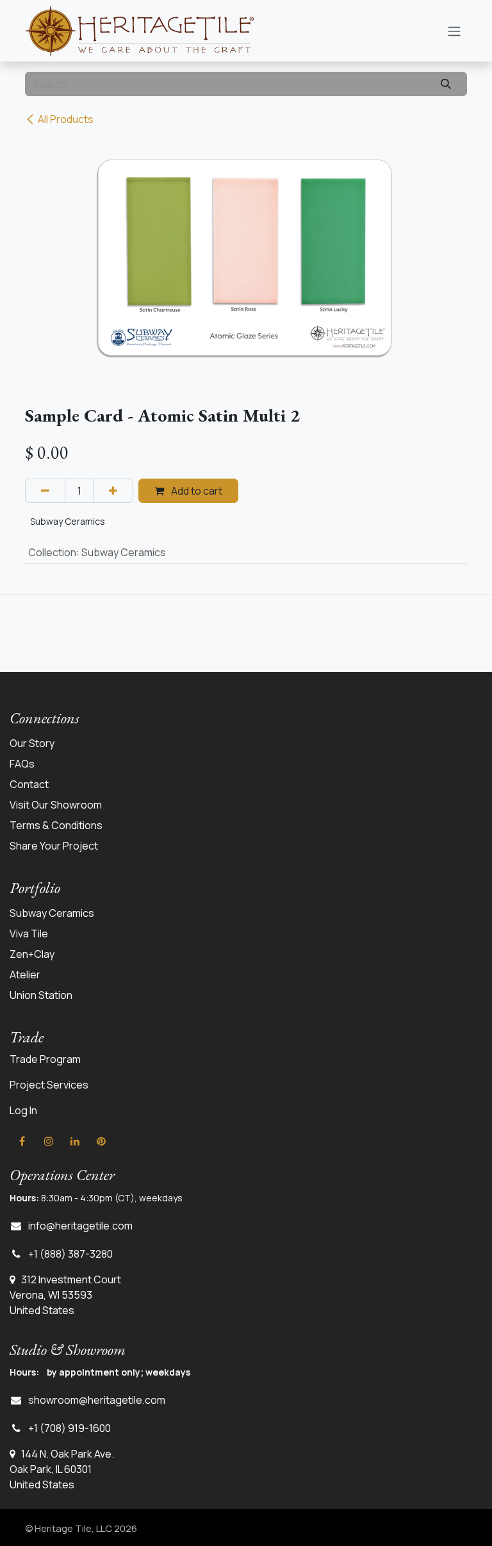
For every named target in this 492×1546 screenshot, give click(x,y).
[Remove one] (45, 491)
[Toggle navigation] (454, 30)
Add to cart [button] (195, 491)
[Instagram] (48, 1141)
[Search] (446, 84)
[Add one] (113, 491)
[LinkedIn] (75, 1141)
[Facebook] (22, 1141)
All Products (66, 119)
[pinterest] (101, 1141)
